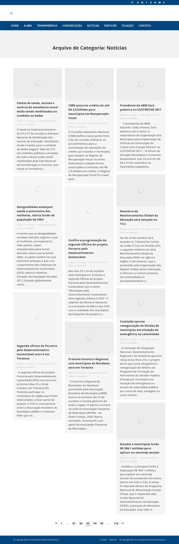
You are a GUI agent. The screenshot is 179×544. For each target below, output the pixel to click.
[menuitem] (14, 26)
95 (101, 523)
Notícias (20, 121)
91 (74, 523)
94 (94, 523)
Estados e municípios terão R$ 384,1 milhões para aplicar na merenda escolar (140, 448)
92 (81, 523)
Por (30, 121)
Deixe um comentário (26, 124)
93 (88, 523)
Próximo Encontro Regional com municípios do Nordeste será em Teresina (89, 363)
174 (116, 523)
